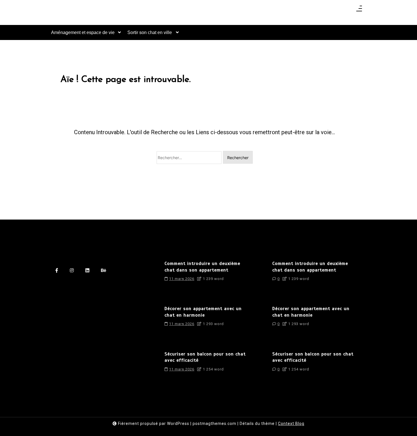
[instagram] (72, 270)
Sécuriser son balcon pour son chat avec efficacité (205, 357)
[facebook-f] (57, 270)
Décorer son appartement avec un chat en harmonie (203, 312)
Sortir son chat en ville (149, 32)
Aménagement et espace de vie (83, 32)
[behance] (104, 270)
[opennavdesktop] (359, 10)
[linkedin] (87, 270)
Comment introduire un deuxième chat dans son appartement (202, 267)
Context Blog (291, 423)
